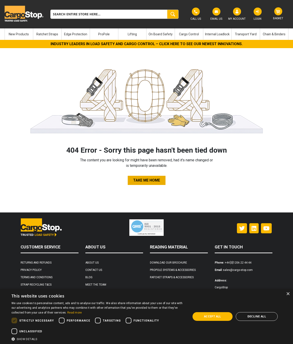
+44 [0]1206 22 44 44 (238, 262)
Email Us (216, 18)
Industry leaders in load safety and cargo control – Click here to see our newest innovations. (147, 44)
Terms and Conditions (36, 277)
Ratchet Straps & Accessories (172, 277)
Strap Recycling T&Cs (36, 284)
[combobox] (114, 14)
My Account (237, 18)
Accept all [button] (212, 316)
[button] (98, 339)
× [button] (288, 294)
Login (257, 18)
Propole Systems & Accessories (173, 270)
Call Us (195, 18)
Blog (88, 277)
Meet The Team (95, 284)
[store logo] (24, 14)
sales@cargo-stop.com (238, 270)
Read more (74, 312)
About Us (92, 262)
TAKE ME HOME (146, 180)
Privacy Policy (31, 270)
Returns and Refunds (36, 262)
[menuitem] (19, 34)
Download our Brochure (168, 262)
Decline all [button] (256, 316)
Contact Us (93, 270)
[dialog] (146, 316)
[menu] (146, 34)
